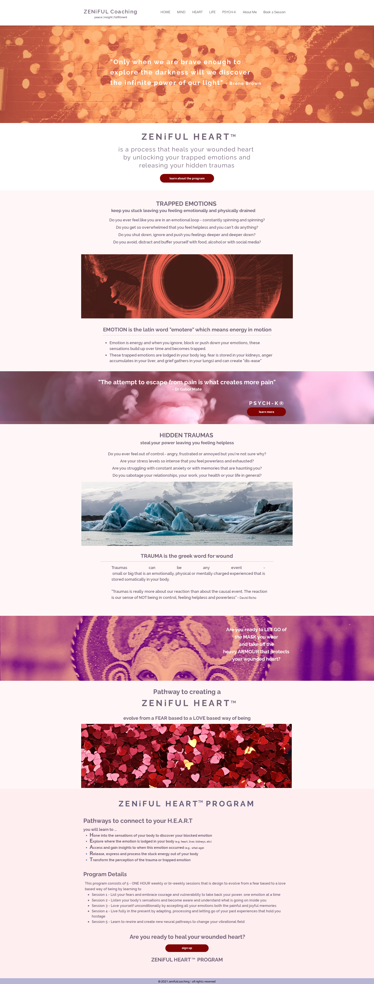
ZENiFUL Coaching (110, 11)
